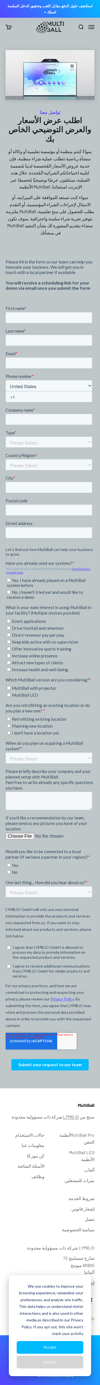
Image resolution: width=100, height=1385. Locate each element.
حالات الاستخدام (29, 1135)
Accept (50, 1347)
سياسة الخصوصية (78, 1229)
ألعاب (89, 1169)
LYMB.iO (71, 1116)
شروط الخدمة (81, 1198)
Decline (50, 1362)
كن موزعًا (35, 1155)
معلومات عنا (33, 1145)
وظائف (37, 1176)
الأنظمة (81, 1156)
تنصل (89, 1219)
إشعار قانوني (82, 1208)
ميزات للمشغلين (79, 1180)
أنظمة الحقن (76, 1138)
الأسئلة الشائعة (31, 1166)
